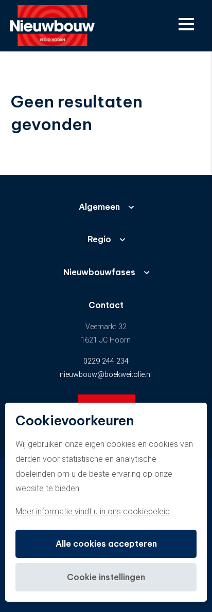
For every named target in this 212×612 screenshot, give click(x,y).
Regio (99, 239)
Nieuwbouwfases (99, 272)
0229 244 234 (106, 361)
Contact (106, 305)
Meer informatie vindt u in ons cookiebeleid (92, 511)
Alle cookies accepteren (106, 543)
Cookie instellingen (106, 577)
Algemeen (99, 207)
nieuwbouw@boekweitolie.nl (106, 374)
